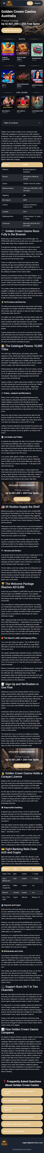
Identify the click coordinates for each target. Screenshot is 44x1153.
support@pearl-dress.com (32, 1143)
